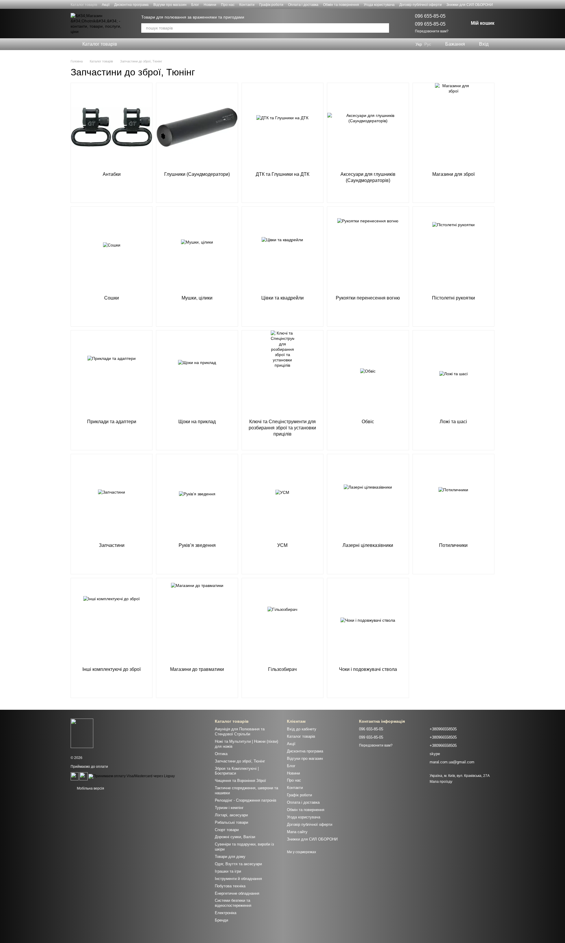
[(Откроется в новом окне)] (75, 776)
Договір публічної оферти (420, 5)
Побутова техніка (230, 886)
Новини (210, 5)
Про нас (228, 5)
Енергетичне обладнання (237, 893)
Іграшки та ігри (228, 871)
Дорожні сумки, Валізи (235, 837)
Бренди (221, 920)
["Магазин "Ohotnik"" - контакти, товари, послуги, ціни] (82, 733)
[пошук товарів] (384, 28)
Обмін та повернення (341, 5)
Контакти (247, 5)
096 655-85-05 (430, 16)
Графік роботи (271, 5)
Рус (427, 44)
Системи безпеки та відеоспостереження (233, 903)
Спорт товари (227, 830)
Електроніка (225, 913)
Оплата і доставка (303, 5)
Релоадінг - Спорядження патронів (245, 800)
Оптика (221, 754)
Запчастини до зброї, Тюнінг (240, 761)
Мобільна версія (90, 788)
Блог (195, 5)
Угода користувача (379, 5)
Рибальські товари (231, 822)
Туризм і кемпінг (229, 807)
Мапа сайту (297, 832)
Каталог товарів (84, 5)
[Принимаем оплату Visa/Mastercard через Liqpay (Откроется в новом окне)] (132, 776)
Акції (105, 5)
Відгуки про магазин (170, 5)
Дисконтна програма (131, 5)
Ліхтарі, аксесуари (231, 815)
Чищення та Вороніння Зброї (240, 780)
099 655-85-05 (430, 24)
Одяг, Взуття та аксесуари (238, 864)
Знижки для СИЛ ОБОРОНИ (469, 5)
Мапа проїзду (441, 782)
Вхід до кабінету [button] (301, 729)
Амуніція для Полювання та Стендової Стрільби (240, 731)
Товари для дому (230, 856)
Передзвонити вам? (431, 31)
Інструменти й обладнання (238, 878)
